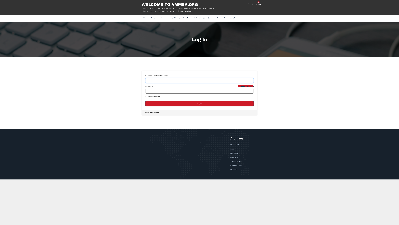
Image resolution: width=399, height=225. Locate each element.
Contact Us (221, 18)
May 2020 (234, 153)
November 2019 (236, 166)
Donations (187, 18)
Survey (210, 18)
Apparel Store (174, 18)
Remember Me (154, 97)
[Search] (249, 4)
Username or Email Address (156, 76)
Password (149, 86)
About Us (232, 18)
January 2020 (235, 161)
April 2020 (234, 157)
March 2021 (234, 145)
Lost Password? (152, 113)
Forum (154, 18)
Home (145, 18)
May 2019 (233, 170)
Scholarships (199, 18)
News (163, 18)
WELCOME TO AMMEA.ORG (170, 4)
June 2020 (234, 149)
